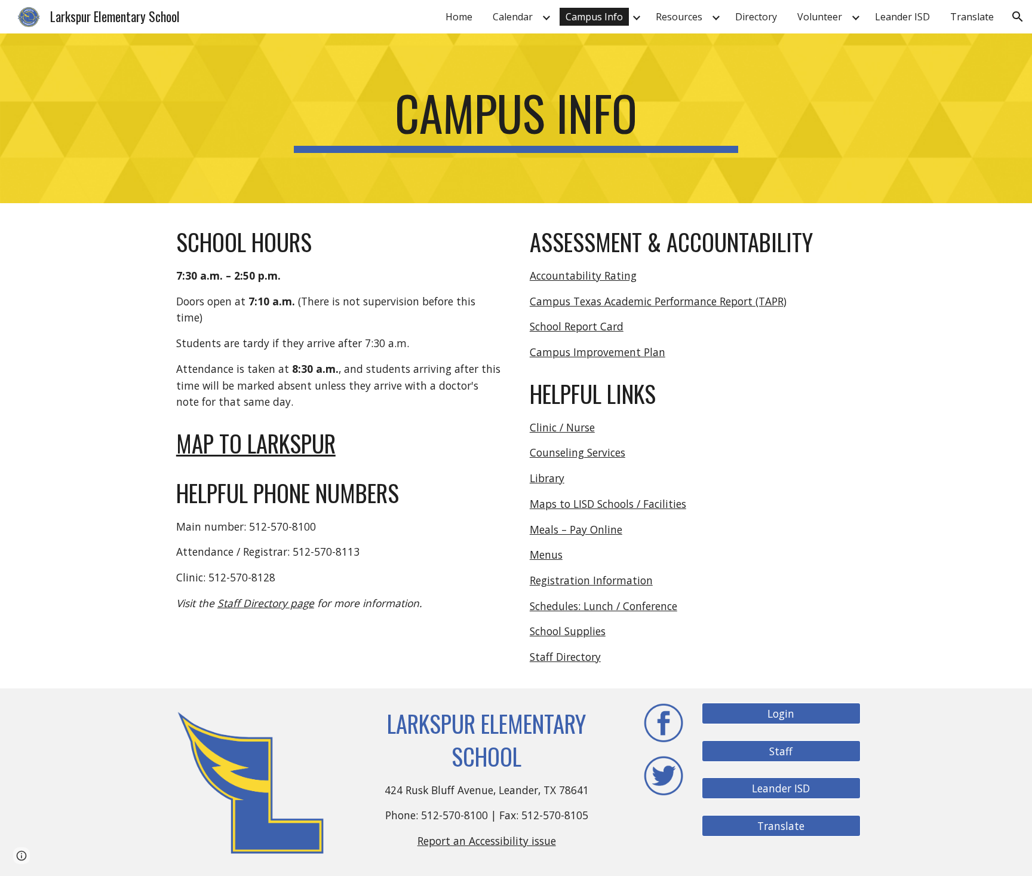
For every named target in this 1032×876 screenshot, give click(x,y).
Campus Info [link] (594, 16)
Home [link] (459, 16)
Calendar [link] (513, 16)
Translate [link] (972, 16)
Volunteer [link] (819, 16)
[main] (516, 118)
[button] (1017, 16)
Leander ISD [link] (902, 16)
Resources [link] (679, 16)
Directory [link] (756, 16)
